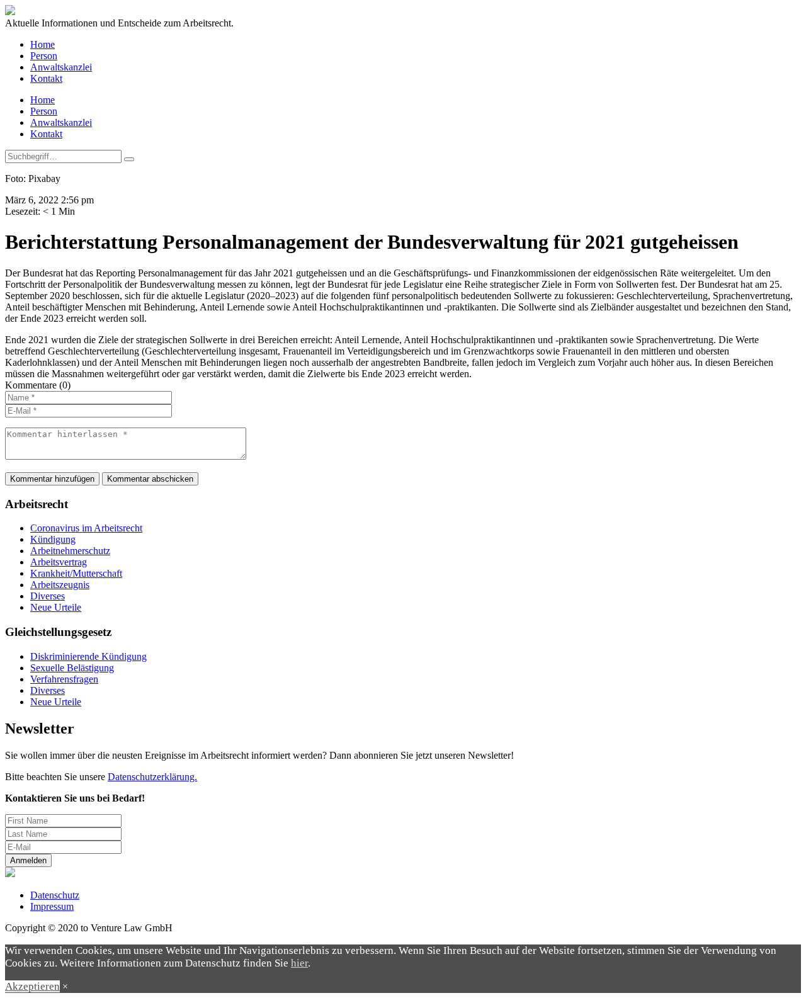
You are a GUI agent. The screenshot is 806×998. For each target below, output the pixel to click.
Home (42, 44)
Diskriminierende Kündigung (88, 656)
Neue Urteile (55, 607)
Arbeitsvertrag (58, 562)
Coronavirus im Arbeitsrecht (86, 528)
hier (299, 963)
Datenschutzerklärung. (152, 776)
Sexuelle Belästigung (72, 667)
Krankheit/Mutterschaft (76, 573)
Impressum (52, 906)
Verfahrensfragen (64, 679)
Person (43, 55)
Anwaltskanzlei (61, 67)
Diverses (47, 596)
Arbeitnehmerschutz (70, 550)
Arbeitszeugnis (59, 584)
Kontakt (46, 78)
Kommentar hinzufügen (52, 479)
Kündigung (53, 539)
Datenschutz (54, 895)
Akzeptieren (32, 986)
